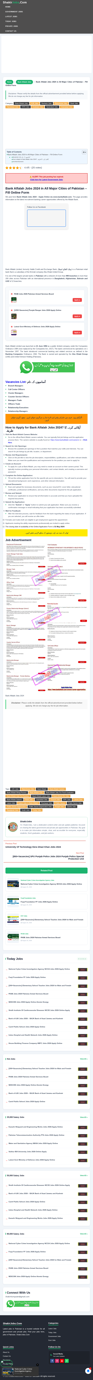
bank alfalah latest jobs (41, 796)
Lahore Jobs (78, 800)
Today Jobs (10, 21)
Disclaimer (6, 1360)
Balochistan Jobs (61, 103)
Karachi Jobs (55, 800)
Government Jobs (14, 12)
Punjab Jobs (59, 807)
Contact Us (10, 31)
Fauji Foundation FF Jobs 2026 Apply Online (39, 902)
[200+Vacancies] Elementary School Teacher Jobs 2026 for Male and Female (52, 920)
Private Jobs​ (11, 26)
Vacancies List (15, 381)
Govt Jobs (52, 1340)
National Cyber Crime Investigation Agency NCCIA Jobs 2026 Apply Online (51, 884)
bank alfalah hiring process (17, 792)
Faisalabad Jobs (12, 107)
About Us (6, 1352)
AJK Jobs (34, 103)
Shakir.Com (15, 2)
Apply (76, 300)
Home (8, 7)
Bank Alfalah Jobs (24, 82)
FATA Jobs (25, 107)
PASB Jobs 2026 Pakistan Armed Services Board (34, 294)
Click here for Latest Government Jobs (46, 180)
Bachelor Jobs (47, 103)
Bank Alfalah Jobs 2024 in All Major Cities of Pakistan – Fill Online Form (35, 155)
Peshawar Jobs (46, 803)
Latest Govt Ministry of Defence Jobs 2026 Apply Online (37, 327)
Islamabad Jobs (66, 107)
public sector (60, 803)
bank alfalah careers (57, 789)
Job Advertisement (17, 161)
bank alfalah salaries (14, 800)
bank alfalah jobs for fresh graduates (60, 792)
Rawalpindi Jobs (12, 810)
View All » (84, 1059)
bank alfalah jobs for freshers (18, 796)
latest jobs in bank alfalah (28, 803)
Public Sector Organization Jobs (40, 807)
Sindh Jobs (26, 810)
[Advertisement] (46, 54)
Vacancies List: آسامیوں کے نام (21, 157)
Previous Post (33, 845)
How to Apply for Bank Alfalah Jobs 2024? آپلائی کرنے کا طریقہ (30, 159)
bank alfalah (41, 789)
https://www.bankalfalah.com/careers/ (64, 440)
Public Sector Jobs (75, 803)
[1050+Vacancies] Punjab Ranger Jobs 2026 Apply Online (37, 310)
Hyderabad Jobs (52, 107)
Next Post (48, 856)
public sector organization (16, 807)
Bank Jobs (74, 103)
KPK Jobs (66, 800)
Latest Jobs (11, 16)
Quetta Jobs (71, 807)
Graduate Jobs (38, 107)
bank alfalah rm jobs (61, 796)
